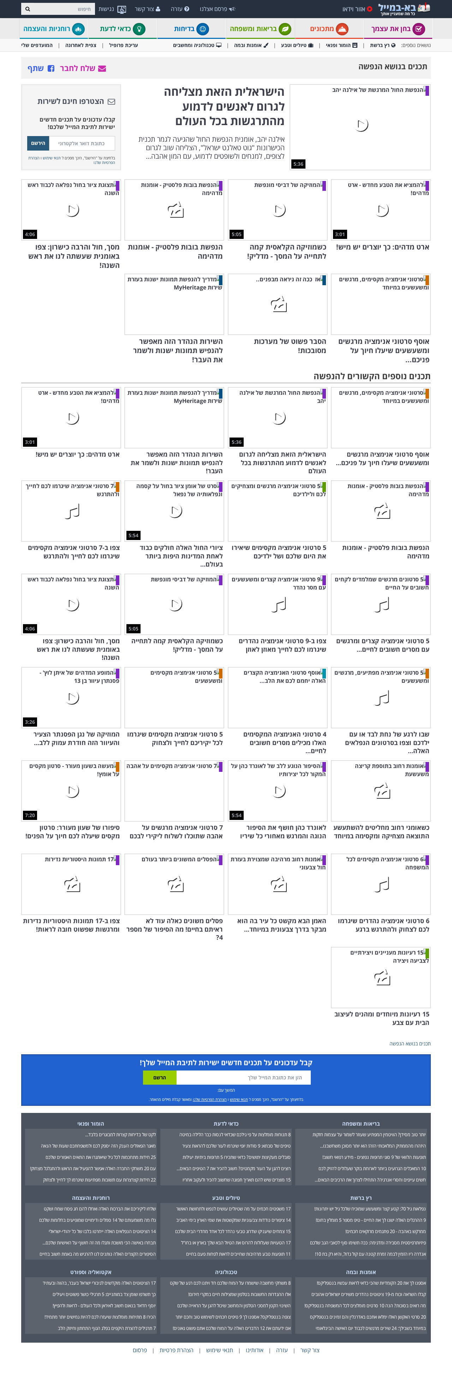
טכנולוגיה (226, 1271)
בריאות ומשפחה (254, 28)
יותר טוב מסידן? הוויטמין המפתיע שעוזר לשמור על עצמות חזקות (369, 1134)
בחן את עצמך (391, 28)
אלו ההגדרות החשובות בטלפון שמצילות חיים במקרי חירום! (239, 1294)
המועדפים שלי (37, 45)
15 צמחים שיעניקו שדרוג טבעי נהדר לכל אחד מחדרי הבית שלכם (233, 1231)
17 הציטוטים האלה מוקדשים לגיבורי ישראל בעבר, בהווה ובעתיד (99, 1283)
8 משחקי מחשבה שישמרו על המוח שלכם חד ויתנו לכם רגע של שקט (230, 1283)
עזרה (177, 9)
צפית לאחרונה (80, 45)
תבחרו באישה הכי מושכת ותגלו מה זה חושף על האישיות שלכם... (99, 1242)
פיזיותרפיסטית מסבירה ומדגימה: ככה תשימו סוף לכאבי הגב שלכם (368, 1242)
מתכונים (323, 28)
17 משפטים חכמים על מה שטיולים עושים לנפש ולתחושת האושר (233, 1209)
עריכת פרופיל (123, 45)
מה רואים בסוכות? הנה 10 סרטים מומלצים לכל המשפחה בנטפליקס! (365, 1305)
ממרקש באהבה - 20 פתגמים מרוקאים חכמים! (385, 1231)
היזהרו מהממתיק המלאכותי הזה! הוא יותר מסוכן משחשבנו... (373, 1146)
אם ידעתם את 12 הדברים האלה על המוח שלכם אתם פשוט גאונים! (232, 1328)
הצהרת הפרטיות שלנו (210, 1099)
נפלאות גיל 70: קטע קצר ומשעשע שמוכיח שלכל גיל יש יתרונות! (370, 1209)
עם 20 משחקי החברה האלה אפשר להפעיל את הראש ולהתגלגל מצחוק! (93, 1168)
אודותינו (254, 1350)
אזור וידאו (354, 9)
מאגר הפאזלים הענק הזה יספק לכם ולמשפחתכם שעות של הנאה (98, 1146)
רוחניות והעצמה (47, 28)
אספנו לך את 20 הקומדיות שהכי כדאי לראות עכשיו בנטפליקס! (371, 1283)
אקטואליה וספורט (91, 1271)
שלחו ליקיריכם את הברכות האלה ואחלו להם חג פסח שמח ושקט (100, 1209)
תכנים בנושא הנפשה (410, 1043)
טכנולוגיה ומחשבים (193, 45)
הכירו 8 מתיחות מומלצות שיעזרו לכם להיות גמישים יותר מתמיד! (100, 1317)
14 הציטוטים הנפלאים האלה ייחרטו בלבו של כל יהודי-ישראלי (102, 1231)
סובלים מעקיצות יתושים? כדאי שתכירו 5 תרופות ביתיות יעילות (237, 1157)
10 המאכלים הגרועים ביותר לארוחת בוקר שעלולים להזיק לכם (372, 1168)
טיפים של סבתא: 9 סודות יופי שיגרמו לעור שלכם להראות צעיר (236, 1146)
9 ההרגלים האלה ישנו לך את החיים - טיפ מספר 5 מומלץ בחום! (371, 1220)
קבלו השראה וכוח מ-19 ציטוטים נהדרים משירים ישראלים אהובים (368, 1294)
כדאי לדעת (116, 28)
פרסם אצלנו (213, 9)
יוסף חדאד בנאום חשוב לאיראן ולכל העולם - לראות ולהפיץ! (104, 1305)
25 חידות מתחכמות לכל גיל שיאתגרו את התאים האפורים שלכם (101, 1157)
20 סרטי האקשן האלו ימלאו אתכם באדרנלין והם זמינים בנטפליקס (368, 1317)
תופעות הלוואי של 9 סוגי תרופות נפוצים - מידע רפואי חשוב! (374, 1157)
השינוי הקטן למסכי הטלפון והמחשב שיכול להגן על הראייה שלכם (234, 1305)
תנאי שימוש (52, 157)
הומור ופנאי (338, 45)
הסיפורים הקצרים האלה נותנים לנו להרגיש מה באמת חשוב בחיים (98, 1254)
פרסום (140, 1350)
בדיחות (185, 28)
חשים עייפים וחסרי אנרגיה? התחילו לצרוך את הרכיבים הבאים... (370, 1180)
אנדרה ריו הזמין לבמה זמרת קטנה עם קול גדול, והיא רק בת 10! (370, 1254)
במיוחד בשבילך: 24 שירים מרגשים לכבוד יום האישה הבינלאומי (371, 1328)
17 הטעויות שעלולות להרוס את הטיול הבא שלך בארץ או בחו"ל (236, 1242)
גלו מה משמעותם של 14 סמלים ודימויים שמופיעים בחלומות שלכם (97, 1220)
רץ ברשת (379, 45)
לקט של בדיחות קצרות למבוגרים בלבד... (120, 1134)
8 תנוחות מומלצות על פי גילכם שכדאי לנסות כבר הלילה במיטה (235, 1134)
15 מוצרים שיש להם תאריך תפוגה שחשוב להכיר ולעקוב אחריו (237, 1180)
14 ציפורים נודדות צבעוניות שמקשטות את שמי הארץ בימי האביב (233, 1220)
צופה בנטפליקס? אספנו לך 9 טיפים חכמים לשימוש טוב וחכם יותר (233, 1317)
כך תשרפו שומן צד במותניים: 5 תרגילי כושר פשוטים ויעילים (104, 1294)
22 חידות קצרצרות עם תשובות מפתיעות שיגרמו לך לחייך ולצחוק (99, 1180)
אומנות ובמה (248, 45)
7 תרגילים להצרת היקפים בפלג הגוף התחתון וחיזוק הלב (107, 1328)
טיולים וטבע (294, 45)
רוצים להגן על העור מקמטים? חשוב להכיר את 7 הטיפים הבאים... (234, 1168)
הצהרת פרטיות (177, 1350)
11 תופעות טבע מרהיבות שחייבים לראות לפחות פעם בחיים (238, 1254)
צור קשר (144, 9)
